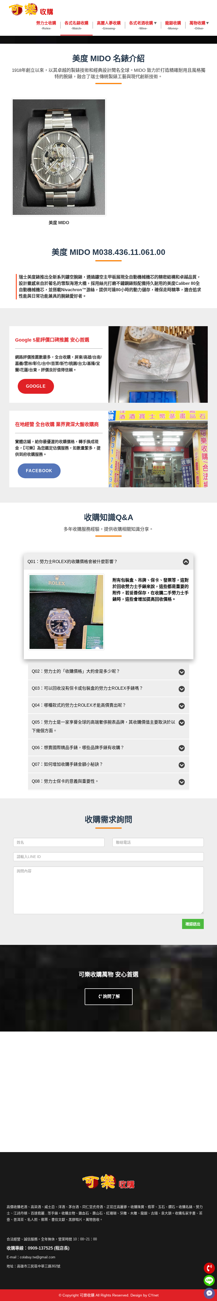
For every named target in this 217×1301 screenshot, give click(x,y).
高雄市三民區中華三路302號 (38, 1266)
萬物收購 (197, 25)
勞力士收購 (46, 25)
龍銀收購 (173, 25)
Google (36, 386)
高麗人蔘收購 (109, 25)
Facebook (39, 470)
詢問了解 (111, 996)
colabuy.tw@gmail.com (37, 1257)
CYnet (153, 1295)
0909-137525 (40, 1248)
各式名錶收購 (76, 25)
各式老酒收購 (141, 25)
